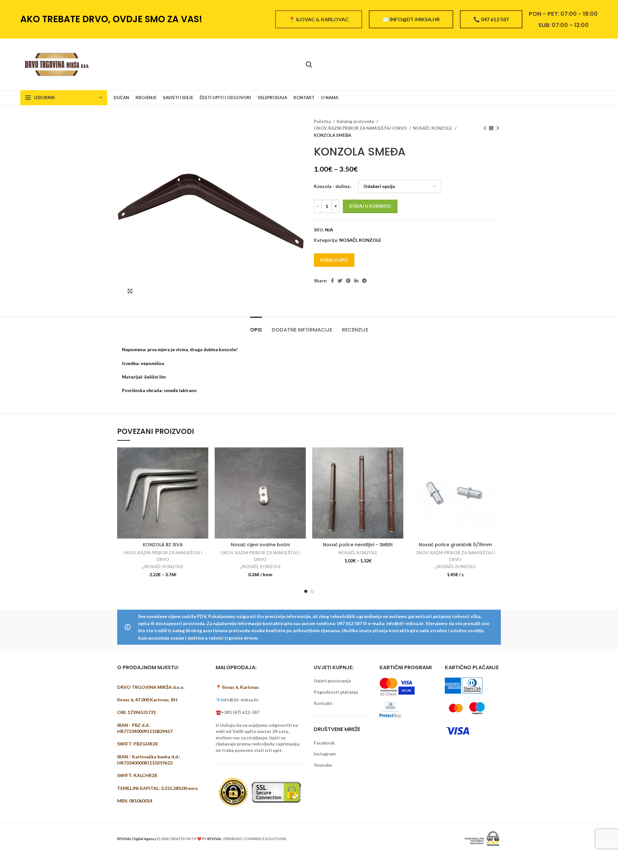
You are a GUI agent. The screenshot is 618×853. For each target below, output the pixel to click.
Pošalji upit (334, 260)
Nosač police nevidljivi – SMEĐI (358, 544)
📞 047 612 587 (491, 19)
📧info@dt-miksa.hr (237, 699)
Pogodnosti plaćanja (336, 692)
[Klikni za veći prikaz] (130, 291)
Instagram (325, 753)
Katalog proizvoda (356, 121)
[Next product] (497, 128)
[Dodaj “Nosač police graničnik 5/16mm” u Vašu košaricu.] (496, 458)
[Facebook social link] (332, 281)
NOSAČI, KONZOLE (433, 128)
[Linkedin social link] (356, 281)
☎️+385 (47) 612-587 (237, 712)
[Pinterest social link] (348, 281)
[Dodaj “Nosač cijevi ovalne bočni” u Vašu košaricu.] (301, 458)
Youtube (323, 765)
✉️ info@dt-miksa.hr (411, 19)
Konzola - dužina (332, 186)
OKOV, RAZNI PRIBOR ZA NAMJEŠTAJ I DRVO (361, 128)
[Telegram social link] (364, 281)
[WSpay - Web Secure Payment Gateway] (482, 838)
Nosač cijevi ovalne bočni (260, 544)
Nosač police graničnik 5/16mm (455, 544)
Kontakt (323, 703)
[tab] (256, 326)
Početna (323, 121)
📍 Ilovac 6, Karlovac (319, 19)
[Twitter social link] (340, 281)
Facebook (324, 742)
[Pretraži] (309, 64)
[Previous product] (485, 128)
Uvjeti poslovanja (332, 680)
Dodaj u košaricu (370, 206)
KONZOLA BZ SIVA (163, 544)
